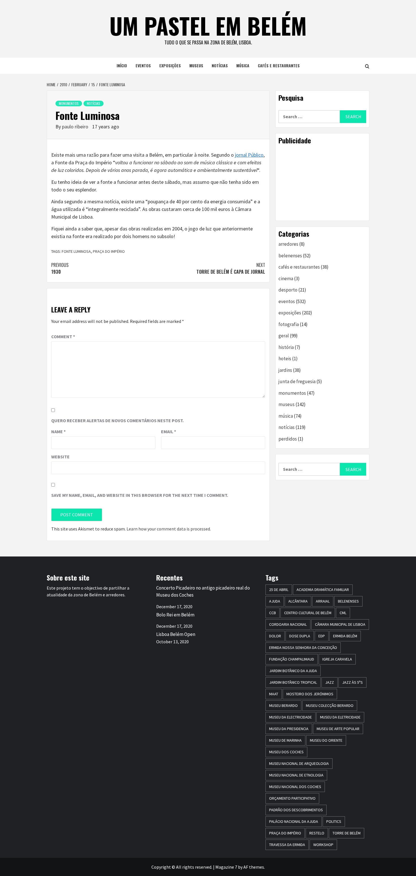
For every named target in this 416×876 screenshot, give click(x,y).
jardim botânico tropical (293, 682)
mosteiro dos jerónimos (309, 693)
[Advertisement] (322, 182)
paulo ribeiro (75, 126)
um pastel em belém (208, 25)
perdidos (287, 439)
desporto (287, 290)
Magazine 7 (226, 867)
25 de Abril (278, 589)
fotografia (288, 324)
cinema (285, 278)
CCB (272, 612)
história (286, 347)
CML (343, 612)
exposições (170, 65)
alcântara (298, 601)
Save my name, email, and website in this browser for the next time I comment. (139, 495)
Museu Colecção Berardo (329, 705)
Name (58, 431)
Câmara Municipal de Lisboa (340, 624)
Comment (63, 336)
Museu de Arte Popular (338, 728)
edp (321, 635)
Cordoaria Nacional (288, 624)
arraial (323, 601)
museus (196, 65)
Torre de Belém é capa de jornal (230, 268)
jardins (285, 370)
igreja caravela (337, 659)
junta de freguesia (297, 381)
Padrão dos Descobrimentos (296, 809)
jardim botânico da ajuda (293, 670)
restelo (316, 833)
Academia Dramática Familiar (323, 589)
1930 (59, 268)
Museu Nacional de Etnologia (296, 775)
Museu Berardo (283, 705)
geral (283, 336)
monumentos (69, 103)
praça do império (109, 251)
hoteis (284, 358)
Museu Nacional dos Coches (295, 786)
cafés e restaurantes (279, 65)
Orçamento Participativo (292, 798)
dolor (275, 635)
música (242, 65)
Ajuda (274, 601)
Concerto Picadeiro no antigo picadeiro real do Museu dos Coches (203, 591)
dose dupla (299, 635)
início (122, 65)
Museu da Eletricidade (340, 717)
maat (273, 693)
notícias (220, 65)
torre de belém (347, 833)
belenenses (290, 256)
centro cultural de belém (307, 612)
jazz (329, 682)
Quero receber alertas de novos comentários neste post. (117, 420)
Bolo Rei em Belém (175, 615)
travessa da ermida (287, 844)
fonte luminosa (76, 251)
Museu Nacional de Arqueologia (299, 763)
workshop (323, 844)
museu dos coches (286, 751)
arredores (288, 244)
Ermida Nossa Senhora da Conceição (303, 647)
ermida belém (345, 635)
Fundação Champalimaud (291, 659)
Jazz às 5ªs (352, 682)
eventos (143, 65)
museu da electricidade (290, 717)
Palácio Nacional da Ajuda (293, 821)
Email (168, 431)
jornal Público (249, 155)
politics (333, 821)
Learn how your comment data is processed (168, 529)
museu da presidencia (288, 728)
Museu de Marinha (285, 740)
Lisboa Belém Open (175, 634)
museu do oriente (326, 740)
